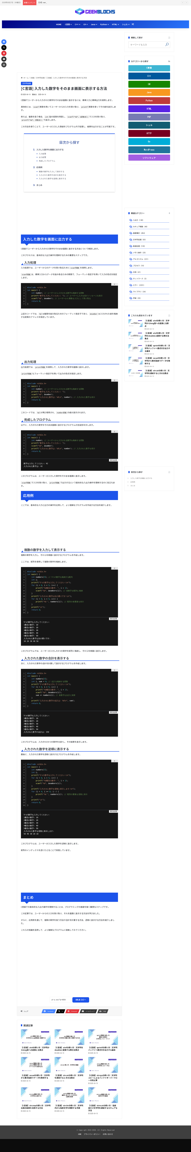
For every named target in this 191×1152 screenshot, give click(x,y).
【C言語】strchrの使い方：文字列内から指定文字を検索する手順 (69, 1106)
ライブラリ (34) (139, 292)
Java (93, 24)
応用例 (39, 167)
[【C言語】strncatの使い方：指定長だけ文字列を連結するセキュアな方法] (103, 1095)
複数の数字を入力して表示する (51, 171)
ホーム (25, 78)
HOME (58, 24)
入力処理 (42, 153)
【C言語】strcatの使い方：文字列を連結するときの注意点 (69, 1076)
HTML (114, 24)
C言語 (67, 24)
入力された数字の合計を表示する (52, 175)
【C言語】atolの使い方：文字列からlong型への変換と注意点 (35, 1048)
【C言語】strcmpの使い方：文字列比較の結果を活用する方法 (36, 1106)
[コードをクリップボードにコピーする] (115, 289)
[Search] (167, 44)
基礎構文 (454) (139, 233)
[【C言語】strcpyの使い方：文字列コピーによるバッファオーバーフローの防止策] (103, 1065)
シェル (125, 24)
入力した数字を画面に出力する (50, 149)
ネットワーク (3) (140, 279)
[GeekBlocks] (95, 11)
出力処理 (42, 157)
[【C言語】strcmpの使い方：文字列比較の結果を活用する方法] (36, 1095)
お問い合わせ (108, 1134)
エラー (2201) (138, 285)
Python (103, 24)
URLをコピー (81, 1000)
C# (84, 24)
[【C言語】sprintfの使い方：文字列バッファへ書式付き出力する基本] (103, 1037)
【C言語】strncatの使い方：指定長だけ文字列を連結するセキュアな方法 (102, 1108)
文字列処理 (40, 78)
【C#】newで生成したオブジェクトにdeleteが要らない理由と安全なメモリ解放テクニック (72, 2)
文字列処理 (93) (139, 240)
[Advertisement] (69, 50)
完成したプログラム (47, 160)
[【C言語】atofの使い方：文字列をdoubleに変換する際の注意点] (69, 1037)
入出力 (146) (138, 220)
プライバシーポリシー (92, 1134)
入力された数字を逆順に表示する (52, 178)
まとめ (39, 185)
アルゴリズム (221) (140, 259)
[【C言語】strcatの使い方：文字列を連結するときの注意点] (69, 1065)
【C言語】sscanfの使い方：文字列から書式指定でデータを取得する (35, 1076)
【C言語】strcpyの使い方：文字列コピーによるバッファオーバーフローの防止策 (102, 1077)
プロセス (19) (138, 266)
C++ (76, 24)
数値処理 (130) (139, 246)
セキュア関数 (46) (140, 227)
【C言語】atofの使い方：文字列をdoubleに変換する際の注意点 (69, 1048)
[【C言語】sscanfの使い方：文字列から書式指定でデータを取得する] (36, 1065)
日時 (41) (137, 272)
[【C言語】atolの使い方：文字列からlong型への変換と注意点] (36, 1037)
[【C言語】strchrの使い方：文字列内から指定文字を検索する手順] (69, 1095)
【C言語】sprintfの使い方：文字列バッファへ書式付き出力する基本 (102, 1048)
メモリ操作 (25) (139, 253)
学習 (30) (137, 298)
